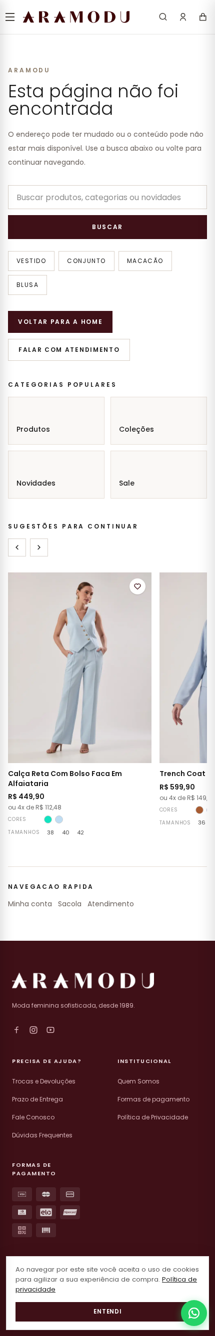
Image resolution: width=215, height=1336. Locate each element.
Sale (126, 483)
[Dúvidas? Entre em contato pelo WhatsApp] (194, 1313)
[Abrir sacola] (203, 17)
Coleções (136, 429)
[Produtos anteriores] (17, 547)
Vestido (31, 261)
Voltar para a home (60, 321)
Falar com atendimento (69, 349)
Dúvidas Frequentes (42, 1135)
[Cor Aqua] (48, 819)
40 (66, 832)
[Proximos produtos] (39, 547)
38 (50, 832)
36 (202, 822)
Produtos (33, 429)
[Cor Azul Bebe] (59, 819)
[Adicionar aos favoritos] (138, 586)
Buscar (107, 227)
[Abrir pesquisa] (163, 17)
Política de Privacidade (153, 1117)
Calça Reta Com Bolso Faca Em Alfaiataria (65, 778)
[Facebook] (16, 1030)
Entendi (108, 1312)
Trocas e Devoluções (44, 1081)
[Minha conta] (183, 17)
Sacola (70, 904)
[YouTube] (50, 1030)
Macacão (145, 261)
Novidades (36, 483)
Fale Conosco (33, 1117)
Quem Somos (139, 1081)
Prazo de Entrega (37, 1099)
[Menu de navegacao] (10, 17)
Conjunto (86, 261)
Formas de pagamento (154, 1099)
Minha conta (30, 904)
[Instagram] (33, 1030)
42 (80, 832)
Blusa (27, 284)
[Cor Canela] (200, 810)
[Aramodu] (76, 17)
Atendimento (111, 904)
